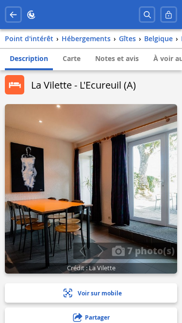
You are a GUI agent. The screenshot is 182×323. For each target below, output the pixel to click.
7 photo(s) (150, 250)
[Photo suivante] (100, 251)
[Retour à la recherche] (13, 14)
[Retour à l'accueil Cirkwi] (31, 14)
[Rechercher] (147, 14)
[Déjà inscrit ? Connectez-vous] (168, 14)
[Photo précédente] (82, 251)
